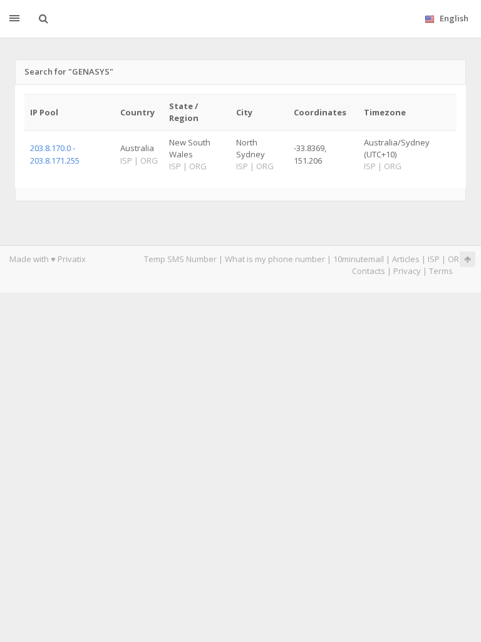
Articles (406, 259)
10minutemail (358, 259)
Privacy (407, 270)
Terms (441, 270)
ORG (456, 259)
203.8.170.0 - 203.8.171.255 (55, 154)
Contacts (368, 270)
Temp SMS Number (180, 259)
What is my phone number (275, 259)
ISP (434, 259)
